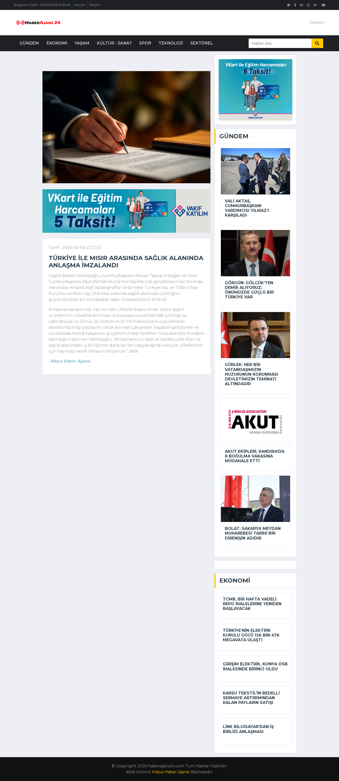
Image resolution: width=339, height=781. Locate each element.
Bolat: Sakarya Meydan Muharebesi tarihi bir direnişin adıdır (253, 533)
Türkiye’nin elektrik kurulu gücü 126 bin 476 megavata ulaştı (251, 635)
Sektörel (201, 43)
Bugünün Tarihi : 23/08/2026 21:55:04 (42, 5)
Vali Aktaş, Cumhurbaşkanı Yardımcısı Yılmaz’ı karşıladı (247, 208)
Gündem (29, 43)
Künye (80, 5)
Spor (145, 43)
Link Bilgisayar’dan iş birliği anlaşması (248, 729)
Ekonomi (56, 43)
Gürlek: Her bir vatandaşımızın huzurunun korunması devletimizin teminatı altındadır (251, 374)
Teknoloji (171, 43)
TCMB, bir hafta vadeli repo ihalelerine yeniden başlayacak (252, 604)
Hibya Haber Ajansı (171, 772)
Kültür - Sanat (114, 43)
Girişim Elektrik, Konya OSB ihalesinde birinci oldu (255, 666)
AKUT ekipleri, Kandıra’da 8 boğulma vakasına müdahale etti (254, 456)
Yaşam (82, 43)
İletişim (95, 5)
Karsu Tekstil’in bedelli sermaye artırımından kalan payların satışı (251, 698)
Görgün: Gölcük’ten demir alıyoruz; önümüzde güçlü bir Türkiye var (249, 290)
